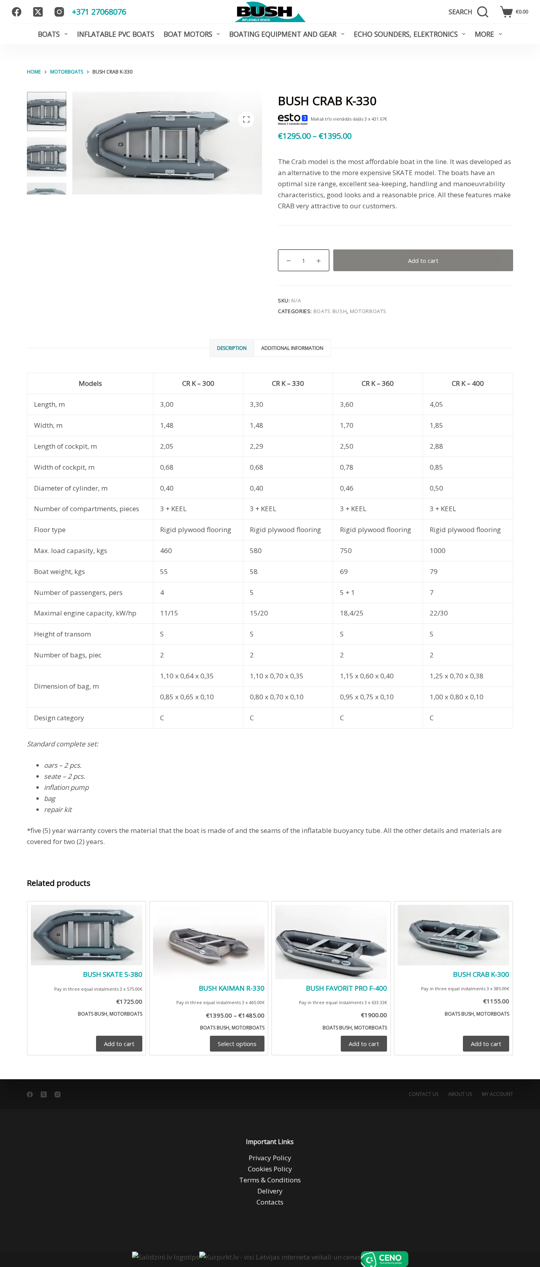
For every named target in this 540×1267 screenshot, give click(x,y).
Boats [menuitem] (49, 34)
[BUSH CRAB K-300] (453, 935)
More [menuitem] (484, 34)
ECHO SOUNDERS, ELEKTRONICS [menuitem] (406, 34)
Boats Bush (330, 311)
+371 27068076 (99, 11)
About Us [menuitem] (460, 1094)
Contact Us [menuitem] (423, 1094)
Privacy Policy (270, 1157)
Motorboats (368, 311)
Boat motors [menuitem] (188, 34)
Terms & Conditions (270, 1179)
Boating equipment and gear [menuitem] (282, 34)
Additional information (292, 348)
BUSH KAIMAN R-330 (231, 988)
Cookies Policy (270, 1168)
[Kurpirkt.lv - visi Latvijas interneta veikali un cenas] (280, 1259)
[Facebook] (16, 12)
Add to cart (423, 260)
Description (232, 348)
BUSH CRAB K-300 (481, 974)
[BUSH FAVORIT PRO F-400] (331, 942)
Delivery (270, 1190)
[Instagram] (59, 12)
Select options (237, 1044)
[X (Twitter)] (38, 12)
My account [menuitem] (497, 1094)
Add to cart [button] (119, 1044)
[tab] (232, 348)
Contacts (270, 1202)
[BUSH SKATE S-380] (86, 935)
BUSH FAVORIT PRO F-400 (346, 988)
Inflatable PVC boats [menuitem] (115, 34)
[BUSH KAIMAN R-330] (208, 942)
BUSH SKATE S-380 (112, 974)
